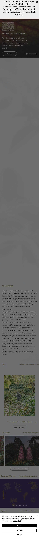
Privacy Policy (17, 521)
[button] (37, 2)
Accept (19, 526)
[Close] (36, 516)
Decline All (19, 530)
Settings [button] (19, 534)
